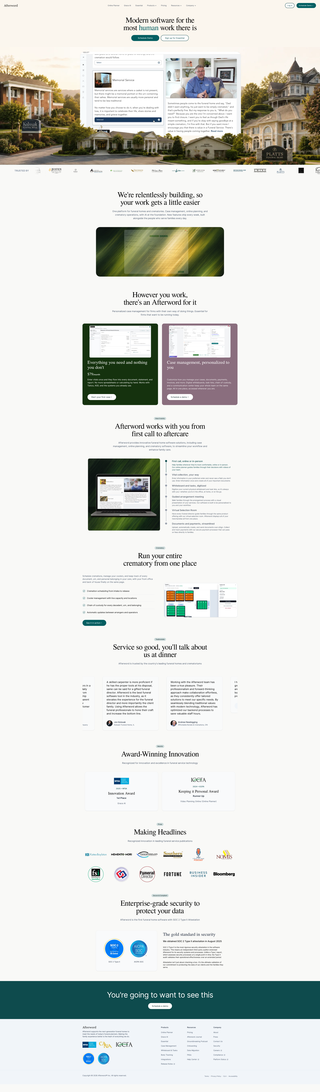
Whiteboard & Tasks (169, 1050)
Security (216, 1046)
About (215, 1032)
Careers (216, 1050)
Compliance (218, 1055)
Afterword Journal (194, 1037)
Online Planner (114, 5)
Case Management (168, 1046)
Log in (289, 5)
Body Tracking (167, 1055)
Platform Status (219, 1059)
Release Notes (167, 1064)
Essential (139, 5)
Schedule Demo (145, 38)
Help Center (192, 1059)
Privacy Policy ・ (217, 1076)
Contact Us (217, 1041)
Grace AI (127, 5)
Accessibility (233, 1076)
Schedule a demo (160, 1006)
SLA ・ (226, 1076)
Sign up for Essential (174, 38)
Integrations (166, 1059)
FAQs (189, 1055)
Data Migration (193, 1050)
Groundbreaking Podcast (197, 1041)
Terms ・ (207, 1076)
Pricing (164, 5)
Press (215, 1037)
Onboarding (192, 1046)
